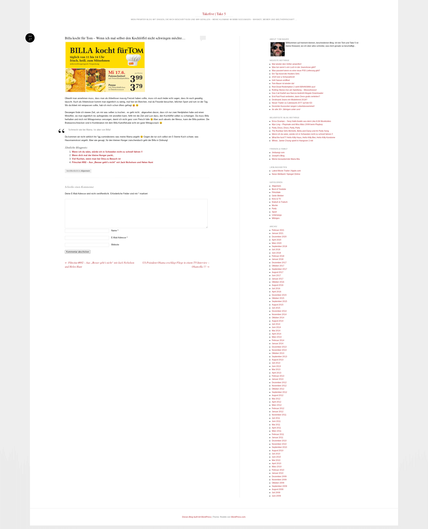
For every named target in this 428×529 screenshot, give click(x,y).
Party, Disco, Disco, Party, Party (286, 128)
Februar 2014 (278, 340)
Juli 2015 (276, 308)
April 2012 (276, 402)
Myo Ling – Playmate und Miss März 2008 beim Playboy (297, 124)
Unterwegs (277, 215)
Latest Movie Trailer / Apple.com (286, 171)
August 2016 (277, 285)
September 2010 (279, 447)
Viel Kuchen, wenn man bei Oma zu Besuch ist (96, 159)
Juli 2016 (276, 288)
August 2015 (277, 305)
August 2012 (277, 395)
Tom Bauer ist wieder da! (283, 83)
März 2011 (276, 431)
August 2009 (277, 489)
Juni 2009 (276, 496)
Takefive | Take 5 (214, 13)
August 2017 (277, 272)
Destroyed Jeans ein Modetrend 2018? (289, 100)
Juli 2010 (276, 454)
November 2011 (279, 415)
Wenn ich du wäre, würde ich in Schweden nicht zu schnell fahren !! (107, 152)
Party (274, 208)
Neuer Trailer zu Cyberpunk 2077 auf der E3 (292, 103)
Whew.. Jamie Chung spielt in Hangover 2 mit (292, 140)
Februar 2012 (278, 408)
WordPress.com (238, 517)
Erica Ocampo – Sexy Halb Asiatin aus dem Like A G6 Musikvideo (301, 121)
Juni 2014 (276, 327)
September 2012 (279, 392)
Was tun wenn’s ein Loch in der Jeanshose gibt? (294, 67)
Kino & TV (276, 199)
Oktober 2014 (278, 317)
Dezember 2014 (279, 311)
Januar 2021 (277, 233)
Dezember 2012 (279, 382)
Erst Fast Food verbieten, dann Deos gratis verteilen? (296, 96)
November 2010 (279, 444)
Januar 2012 (277, 411)
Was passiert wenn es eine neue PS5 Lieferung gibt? (296, 70)
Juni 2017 (276, 275)
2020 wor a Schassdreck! (283, 77)
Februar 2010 (278, 470)
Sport (274, 212)
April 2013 (276, 373)
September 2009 (279, 486)
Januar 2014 (277, 343)
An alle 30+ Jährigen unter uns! (286, 109)
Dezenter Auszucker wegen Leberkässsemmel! (293, 106)
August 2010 (277, 450)
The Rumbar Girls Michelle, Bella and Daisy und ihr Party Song (300, 131)
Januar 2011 (277, 437)
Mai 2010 (276, 460)
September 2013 (279, 356)
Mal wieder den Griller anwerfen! (286, 64)
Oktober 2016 (278, 282)
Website (115, 244)
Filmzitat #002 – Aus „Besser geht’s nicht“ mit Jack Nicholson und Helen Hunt (112, 162)
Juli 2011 (276, 418)
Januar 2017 (277, 279)
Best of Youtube (279, 189)
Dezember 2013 (279, 347)
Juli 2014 (276, 324)
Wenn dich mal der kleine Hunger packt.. (93, 155)
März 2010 (277, 466)
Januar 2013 (277, 379)
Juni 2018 (276, 253)
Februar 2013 (278, 376)
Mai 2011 (276, 424)
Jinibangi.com (278, 152)
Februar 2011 (278, 434)
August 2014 (277, 321)
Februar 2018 (278, 256)
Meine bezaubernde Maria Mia (286, 159)
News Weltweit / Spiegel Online (286, 174)
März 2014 (277, 337)
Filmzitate (276, 192)
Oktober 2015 (278, 298)
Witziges (276, 218)
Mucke (275, 205)
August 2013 (277, 360)
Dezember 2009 (279, 476)
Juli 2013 (276, 363)
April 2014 (276, 334)
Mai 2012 (276, 399)
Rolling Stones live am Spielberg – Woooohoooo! (294, 90)
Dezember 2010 (279, 441)
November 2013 (279, 350)
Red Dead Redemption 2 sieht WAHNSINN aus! (293, 87)
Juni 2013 (276, 366)
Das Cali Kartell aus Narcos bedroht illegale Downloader (297, 93)
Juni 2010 (276, 457)
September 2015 (279, 301)
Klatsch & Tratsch (280, 202)
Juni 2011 (276, 421)
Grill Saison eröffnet (281, 80)
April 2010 (276, 463)
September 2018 (279, 246)
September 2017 (279, 269)
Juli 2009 (276, 492)
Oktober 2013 (278, 353)
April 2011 (276, 428)
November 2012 (279, 385)
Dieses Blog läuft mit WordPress (196, 517)
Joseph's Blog (278, 156)
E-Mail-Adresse (119, 237)
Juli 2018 (276, 249)
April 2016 (276, 292)
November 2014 (279, 314)
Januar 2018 (277, 259)
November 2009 (279, 479)
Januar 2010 (277, 473)
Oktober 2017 (278, 266)
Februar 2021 (278, 230)
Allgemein (85, 171)
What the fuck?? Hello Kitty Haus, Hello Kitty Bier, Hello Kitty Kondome (303, 137)
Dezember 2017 (279, 262)
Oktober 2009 (278, 483)
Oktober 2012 (278, 389)
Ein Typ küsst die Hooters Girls (285, 74)
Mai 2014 (276, 330)
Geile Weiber (278, 196)
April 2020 (276, 240)
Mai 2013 (276, 369)
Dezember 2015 (279, 295)
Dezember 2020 (279, 236)
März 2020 (277, 243)
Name (114, 230)
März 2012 (277, 405)
